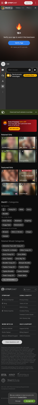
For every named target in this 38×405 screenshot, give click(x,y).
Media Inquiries (8, 311)
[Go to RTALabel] (4, 375)
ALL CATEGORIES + (9, 279)
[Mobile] (3, 209)
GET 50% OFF (14, 128)
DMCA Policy (24, 307)
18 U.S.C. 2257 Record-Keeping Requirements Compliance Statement (15, 388)
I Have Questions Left (12, 342)
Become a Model (7, 328)
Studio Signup (6, 332)
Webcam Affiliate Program (10, 336)
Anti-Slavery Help (25, 318)
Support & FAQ (24, 328)
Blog (5, 303)
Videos (20, 8)
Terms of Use (24, 303)
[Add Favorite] (3, 64)
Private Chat (29, 75)
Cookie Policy (22, 397)
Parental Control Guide (26, 314)
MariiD (4, 202)
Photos (31, 8)
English (28, 289)
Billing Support (24, 332)
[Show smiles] (29, 70)
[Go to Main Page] (12, 3)
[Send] (35, 70)
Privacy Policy (24, 300)
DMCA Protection (25, 336)
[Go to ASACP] (12, 375)
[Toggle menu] (2, 3)
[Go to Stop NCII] (13, 380)
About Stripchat (9, 300)
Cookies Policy (24, 311)
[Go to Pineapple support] (3, 380)
